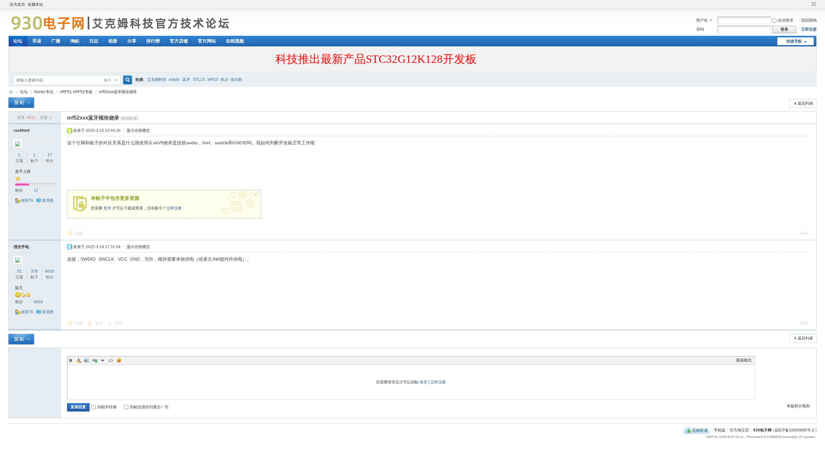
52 (19, 271)
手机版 (719, 430)
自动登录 (785, 20)
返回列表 (805, 103)
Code (111, 360)
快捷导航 (794, 41)
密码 (700, 29)
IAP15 (213, 79)
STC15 (199, 79)
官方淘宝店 (739, 430)
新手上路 (23, 171)
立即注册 (809, 29)
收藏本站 (35, 4)
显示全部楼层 (138, 130)
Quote (103, 360)
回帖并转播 (107, 407)
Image (86, 360)
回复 (79, 233)
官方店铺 (179, 41)
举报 (804, 233)
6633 (49, 271)
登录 (107, 208)
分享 (131, 41)
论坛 (17, 41)
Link (95, 360)
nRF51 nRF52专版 (76, 92)
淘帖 (74, 41)
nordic (174, 79)
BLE (224, 79)
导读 (36, 41)
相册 (112, 41)
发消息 (47, 200)
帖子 (108, 80)
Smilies (119, 360)
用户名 (702, 20)
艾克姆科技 (156, 79)
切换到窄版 (813, 4)
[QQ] (697, 430)
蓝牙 (186, 79)
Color (78, 360)
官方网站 (207, 41)
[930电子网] (122, 32)
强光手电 (21, 247)
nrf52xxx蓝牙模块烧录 (118, 92)
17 (49, 155)
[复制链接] (129, 118)
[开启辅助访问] (807, 4)
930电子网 (11, 92)
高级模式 (744, 360)
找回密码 (809, 20)
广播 (55, 41)
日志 (93, 41)
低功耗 (236, 79)
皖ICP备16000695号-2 (794, 430)
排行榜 (153, 41)
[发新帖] (21, 102)
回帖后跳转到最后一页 (149, 407)
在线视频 (235, 41)
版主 (19, 287)
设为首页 (17, 4)
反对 (119, 323)
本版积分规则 (798, 406)
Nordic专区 (43, 92)
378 (34, 271)
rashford (21, 130)
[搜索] (127, 80)
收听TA (27, 200)
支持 (99, 323)
